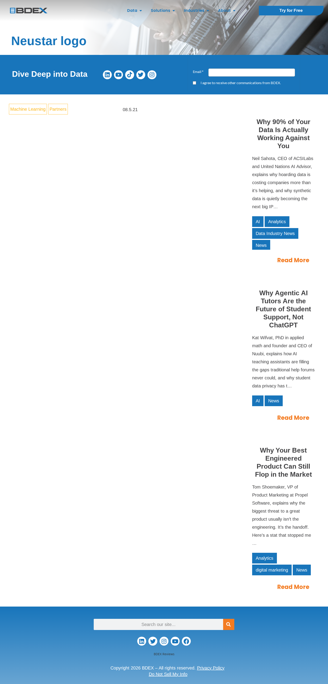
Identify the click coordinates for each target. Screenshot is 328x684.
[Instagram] (151, 74)
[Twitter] (140, 74)
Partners (58, 109)
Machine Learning (28, 109)
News (261, 245)
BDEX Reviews (164, 654)
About (224, 10)
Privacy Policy (210, 667)
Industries (194, 10)
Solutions (160, 10)
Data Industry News (275, 233)
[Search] (228, 624)
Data (132, 10)
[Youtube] (118, 74)
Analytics (277, 221)
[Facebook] (186, 641)
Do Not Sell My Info (168, 674)
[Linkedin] (107, 74)
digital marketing (272, 570)
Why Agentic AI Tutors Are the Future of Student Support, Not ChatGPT (283, 309)
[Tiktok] (129, 74)
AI (258, 221)
